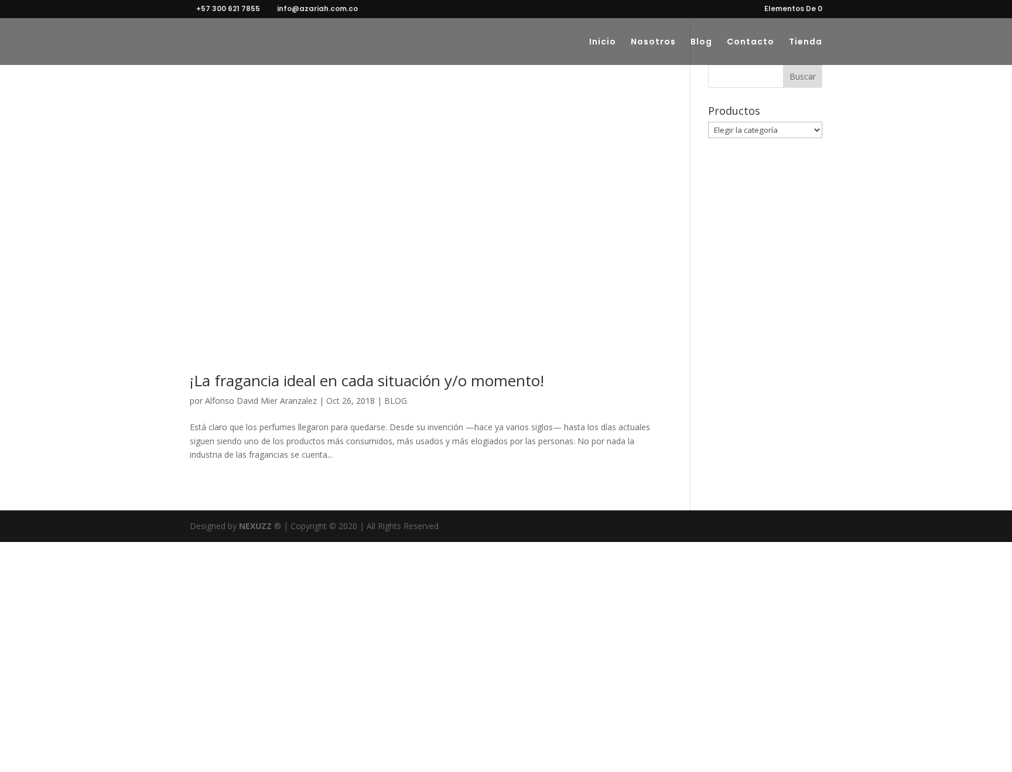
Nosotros (653, 42)
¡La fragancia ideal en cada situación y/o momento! (367, 380)
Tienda (805, 42)
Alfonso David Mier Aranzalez (261, 400)
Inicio (602, 42)
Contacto (750, 42)
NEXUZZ (255, 525)
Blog (701, 42)
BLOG (395, 400)
